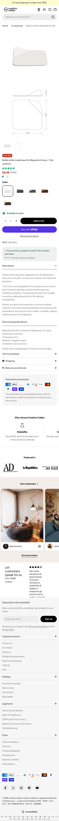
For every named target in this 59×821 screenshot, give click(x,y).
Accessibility (31, 812)
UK (40, 819)
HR (45, 817)
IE (53, 817)
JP (10, 819)
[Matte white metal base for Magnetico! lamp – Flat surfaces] (7, 190)
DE (23, 817)
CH (14, 817)
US (44, 819)
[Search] (53, 17)
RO (23, 819)
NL (15, 819)
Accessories (17, 25)
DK (27, 817)
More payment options (29, 236)
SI (35, 819)
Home (5, 25)
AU (2, 817)
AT (6, 817)
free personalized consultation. (24, 257)
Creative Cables (15, 798)
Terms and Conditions (38, 626)
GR (40, 817)
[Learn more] (8, 177)
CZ (19, 817)
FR (36, 817)
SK (28, 819)
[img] (38, 567)
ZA (48, 819)
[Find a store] (38, 9)
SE (32, 819)
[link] (10, 467)
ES (32, 817)
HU (49, 817)
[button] (8, 168)
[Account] (44, 9)
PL (19, 819)
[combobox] (29, 17)
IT (57, 817)
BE (10, 817)
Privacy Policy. (8, 629)
